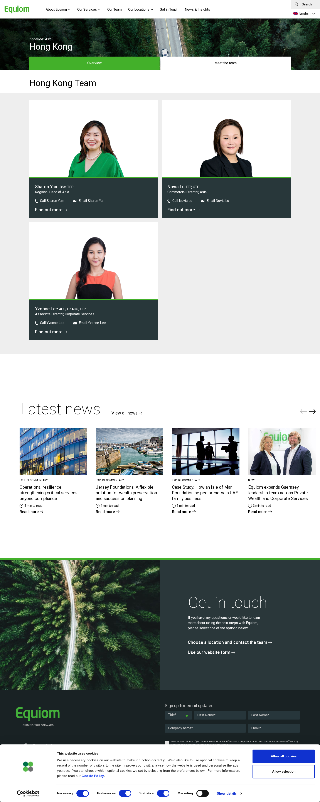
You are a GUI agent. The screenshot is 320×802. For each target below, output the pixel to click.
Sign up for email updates (189, 705)
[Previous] (303, 411)
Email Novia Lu (217, 201)
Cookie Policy (93, 776)
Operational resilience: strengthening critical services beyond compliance (48, 493)
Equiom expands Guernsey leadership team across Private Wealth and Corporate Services (278, 493)
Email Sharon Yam (91, 201)
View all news (125, 413)
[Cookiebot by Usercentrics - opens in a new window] (28, 793)
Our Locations (138, 9)
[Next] (312, 411)
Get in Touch (169, 9)
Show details (227, 793)
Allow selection (283, 771)
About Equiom (56, 9)
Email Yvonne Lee (92, 323)
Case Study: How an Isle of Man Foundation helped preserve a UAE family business (205, 493)
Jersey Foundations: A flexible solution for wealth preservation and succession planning (126, 493)
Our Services (87, 9)
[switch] (125, 793)
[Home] (10, 7)
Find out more (49, 209)
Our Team (114, 9)
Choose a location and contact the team (228, 642)
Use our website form (209, 652)
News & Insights (197, 9)
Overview (94, 63)
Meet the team (225, 63)
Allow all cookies (283, 756)
